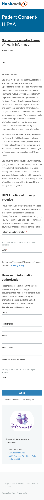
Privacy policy (22, 493)
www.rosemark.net (17, 452)
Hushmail (11, 479)
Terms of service (8, 493)
